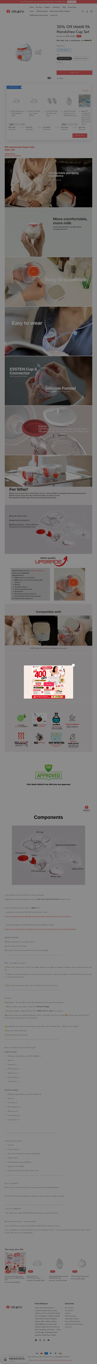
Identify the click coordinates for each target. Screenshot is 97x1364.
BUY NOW (48, 684)
